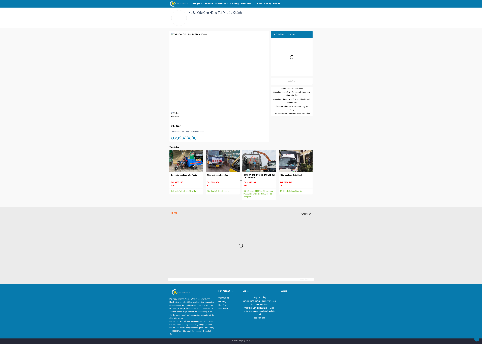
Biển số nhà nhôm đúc (259, 319)
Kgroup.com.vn (245, 341)
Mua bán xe (246, 4)
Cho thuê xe (220, 4)
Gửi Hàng (234, 4)
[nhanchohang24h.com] (178, 4)
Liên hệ (267, 4)
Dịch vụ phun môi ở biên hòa (259, 315)
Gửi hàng (222, 301)
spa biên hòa (259, 301)
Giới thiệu (208, 4)
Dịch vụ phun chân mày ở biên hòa (259, 312)
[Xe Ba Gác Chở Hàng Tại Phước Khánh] (176, 114)
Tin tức (258, 4)
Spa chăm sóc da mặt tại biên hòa (259, 305)
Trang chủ (197, 4)
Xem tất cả (306, 214)
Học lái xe (222, 305)
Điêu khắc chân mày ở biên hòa (259, 308)
